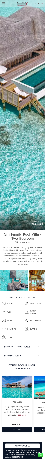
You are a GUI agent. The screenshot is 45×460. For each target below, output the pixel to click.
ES (35, 3)
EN (42, 3)
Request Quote (17, 429)
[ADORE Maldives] (22, 3)
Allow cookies (22, 446)
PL (39, 3)
